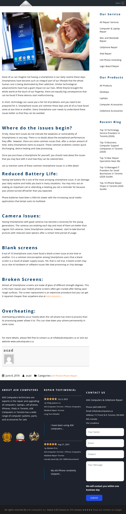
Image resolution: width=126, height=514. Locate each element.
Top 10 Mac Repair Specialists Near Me (110, 160)
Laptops (104, 98)
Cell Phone (56, 375)
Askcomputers (53, 296)
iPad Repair (106, 53)
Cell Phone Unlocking (110, 59)
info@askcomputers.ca (102, 411)
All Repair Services (109, 22)
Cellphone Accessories (111, 110)
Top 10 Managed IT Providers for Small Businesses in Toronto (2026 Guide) (111, 172)
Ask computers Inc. (37, 509)
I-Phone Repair (69, 375)
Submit (94, 497)
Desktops (104, 91)
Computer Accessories (111, 104)
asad (9, 350)
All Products (106, 85)
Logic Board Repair (109, 66)
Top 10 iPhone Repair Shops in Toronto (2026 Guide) (111, 186)
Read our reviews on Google (107, 509)
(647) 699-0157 (99, 407)
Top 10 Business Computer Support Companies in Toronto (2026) (111, 147)
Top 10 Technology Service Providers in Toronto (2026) (110, 133)
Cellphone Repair (109, 47)
